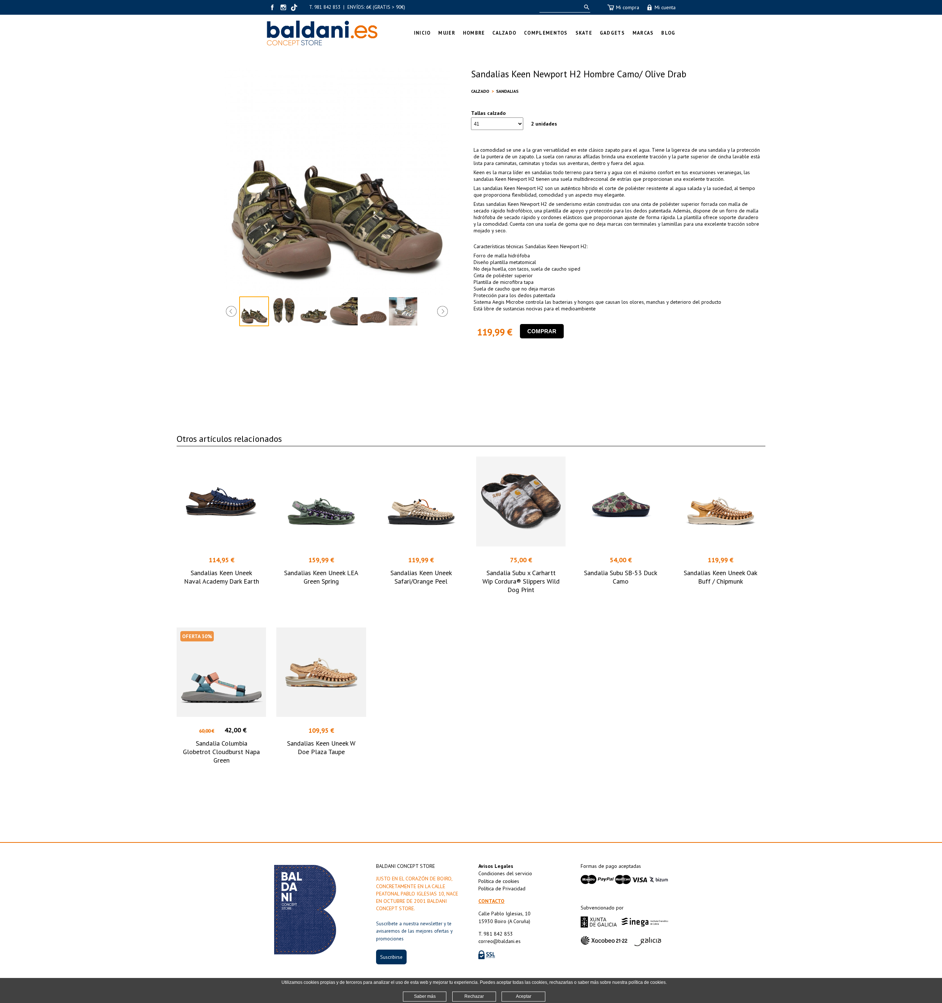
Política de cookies (498, 881)
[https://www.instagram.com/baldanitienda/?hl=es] (283, 7)
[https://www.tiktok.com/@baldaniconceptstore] (294, 7)
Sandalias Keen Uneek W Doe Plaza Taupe (321, 747)
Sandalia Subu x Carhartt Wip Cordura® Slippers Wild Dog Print (521, 581)
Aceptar (523, 996)
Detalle (221, 603)
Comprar (541, 331)
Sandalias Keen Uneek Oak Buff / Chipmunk (720, 577)
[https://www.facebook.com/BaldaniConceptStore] (272, 7)
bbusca (585, 7)
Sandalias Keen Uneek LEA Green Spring (321, 577)
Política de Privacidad (501, 888)
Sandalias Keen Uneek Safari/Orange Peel (421, 577)
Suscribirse (391, 957)
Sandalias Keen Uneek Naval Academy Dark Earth (221, 577)
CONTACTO (491, 901)
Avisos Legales (495, 866)
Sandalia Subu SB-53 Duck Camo (620, 577)
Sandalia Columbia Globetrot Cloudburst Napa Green (221, 751)
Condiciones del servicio (505, 873)
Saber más (425, 996)
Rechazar (474, 996)
